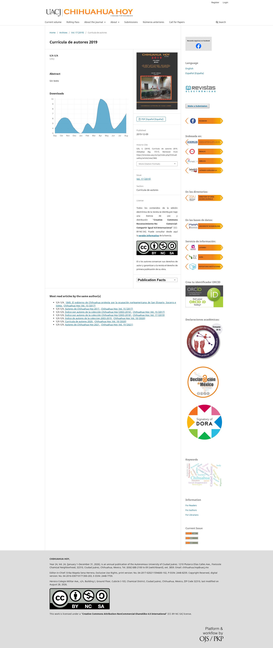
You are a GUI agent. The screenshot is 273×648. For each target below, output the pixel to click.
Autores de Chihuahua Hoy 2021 (82, 324)
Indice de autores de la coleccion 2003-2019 (88, 318)
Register (215, 2)
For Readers (191, 505)
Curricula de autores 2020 (79, 321)
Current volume (53, 22)
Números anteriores (153, 22)
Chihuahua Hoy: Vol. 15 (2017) (79, 305)
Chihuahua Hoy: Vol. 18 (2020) (129, 318)
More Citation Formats (149, 163)
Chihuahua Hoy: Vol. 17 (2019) (149, 315)
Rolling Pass (73, 22)
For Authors (191, 510)
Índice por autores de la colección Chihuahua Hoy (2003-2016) (98, 311)
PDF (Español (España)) (152, 119)
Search (222, 22)
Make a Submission (197, 106)
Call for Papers (177, 22)
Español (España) (194, 73)
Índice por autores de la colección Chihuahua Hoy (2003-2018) (98, 315)
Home (52, 32)
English (189, 68)
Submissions (131, 22)
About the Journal (94, 22)
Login (225, 2)
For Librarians (191, 514)
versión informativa (149, 235)
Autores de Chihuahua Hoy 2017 (82, 308)
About (114, 22)
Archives (63, 32)
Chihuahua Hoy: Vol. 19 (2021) (117, 324)
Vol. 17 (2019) (77, 32)
